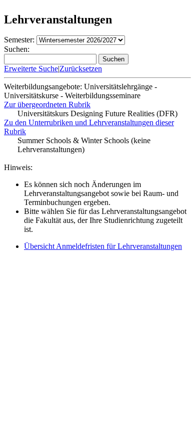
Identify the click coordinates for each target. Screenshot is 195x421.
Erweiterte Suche (31, 68)
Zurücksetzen (81, 68)
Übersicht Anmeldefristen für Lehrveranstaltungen (103, 246)
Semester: (19, 39)
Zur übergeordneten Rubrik (47, 104)
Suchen (113, 59)
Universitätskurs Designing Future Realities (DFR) (98, 113)
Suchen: (17, 49)
